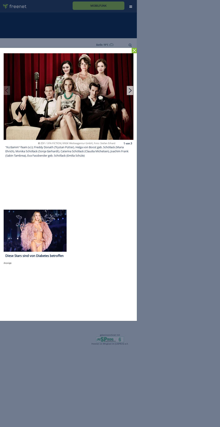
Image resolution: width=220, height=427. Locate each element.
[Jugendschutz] (110, 339)
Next (130, 90)
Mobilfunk (98, 6)
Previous (7, 90)
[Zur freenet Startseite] (13, 4)
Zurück (134, 50)
